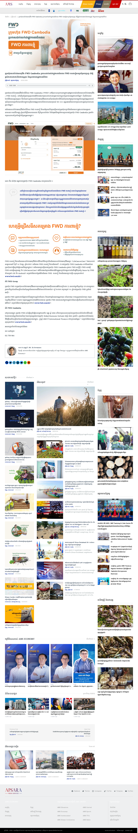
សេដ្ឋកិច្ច (21, 4)
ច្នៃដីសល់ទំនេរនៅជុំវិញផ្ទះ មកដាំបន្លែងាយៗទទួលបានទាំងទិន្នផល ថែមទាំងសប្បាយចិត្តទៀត (114, 291)
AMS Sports (87, 811)
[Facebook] (6, 362)
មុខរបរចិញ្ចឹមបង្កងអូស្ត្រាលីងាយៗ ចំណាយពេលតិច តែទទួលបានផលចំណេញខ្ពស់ (114, 662)
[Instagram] (14, 362)
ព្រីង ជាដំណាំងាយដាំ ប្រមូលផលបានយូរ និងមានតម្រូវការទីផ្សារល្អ (113, 369)
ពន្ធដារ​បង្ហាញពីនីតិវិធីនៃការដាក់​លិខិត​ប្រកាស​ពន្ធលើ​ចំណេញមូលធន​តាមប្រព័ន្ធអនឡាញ (49, 773)
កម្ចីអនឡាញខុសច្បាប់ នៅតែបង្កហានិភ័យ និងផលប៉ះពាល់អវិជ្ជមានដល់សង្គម (17, 773)
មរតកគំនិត (106, 4)
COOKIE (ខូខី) (128, 830)
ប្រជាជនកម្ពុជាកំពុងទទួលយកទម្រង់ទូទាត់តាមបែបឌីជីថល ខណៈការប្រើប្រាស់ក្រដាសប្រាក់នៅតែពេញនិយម (114, 65)
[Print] (28, 362)
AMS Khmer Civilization (66, 820)
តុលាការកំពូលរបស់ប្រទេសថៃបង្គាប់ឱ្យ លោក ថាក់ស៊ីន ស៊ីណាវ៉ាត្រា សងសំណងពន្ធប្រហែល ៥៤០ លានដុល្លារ (115, 96)
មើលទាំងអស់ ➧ (30, 377)
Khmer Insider (87, 4)
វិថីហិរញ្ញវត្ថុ (98, 4)
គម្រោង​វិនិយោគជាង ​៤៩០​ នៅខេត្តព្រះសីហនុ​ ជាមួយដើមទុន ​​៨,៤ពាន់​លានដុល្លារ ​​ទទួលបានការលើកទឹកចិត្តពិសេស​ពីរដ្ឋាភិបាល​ (114, 128)
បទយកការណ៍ (8, 406)
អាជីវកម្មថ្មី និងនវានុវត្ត (68, 4)
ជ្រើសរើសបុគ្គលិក (114, 820)
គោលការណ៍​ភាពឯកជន (110, 830)
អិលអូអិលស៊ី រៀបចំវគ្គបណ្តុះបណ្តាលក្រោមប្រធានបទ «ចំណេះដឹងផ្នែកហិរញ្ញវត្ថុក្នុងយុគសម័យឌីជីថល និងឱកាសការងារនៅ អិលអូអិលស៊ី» (121, 538)
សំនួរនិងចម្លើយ (114, 811)
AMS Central (87, 807)
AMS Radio (86, 820)
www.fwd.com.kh (13, 276)
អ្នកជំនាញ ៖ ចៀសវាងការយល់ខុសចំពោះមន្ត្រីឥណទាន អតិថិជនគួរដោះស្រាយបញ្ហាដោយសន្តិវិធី (121, 190)
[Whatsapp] (25, 362)
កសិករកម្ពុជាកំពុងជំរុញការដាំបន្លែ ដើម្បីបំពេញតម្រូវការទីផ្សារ (112, 452)
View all (92, 746)
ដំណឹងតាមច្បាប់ (120, 830)
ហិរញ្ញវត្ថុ (28, 4)
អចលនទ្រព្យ (37, 4)
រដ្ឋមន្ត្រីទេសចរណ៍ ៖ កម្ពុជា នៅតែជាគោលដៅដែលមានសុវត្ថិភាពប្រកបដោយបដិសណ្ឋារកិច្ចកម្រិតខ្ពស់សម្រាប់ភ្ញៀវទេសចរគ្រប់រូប (79, 774)
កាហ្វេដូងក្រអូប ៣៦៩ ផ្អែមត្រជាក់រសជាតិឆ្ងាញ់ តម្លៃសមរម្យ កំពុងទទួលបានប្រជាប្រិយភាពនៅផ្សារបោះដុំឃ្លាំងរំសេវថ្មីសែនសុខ (121, 549)
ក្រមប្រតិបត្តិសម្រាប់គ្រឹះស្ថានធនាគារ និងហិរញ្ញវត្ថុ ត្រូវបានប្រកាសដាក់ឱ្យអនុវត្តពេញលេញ (114, 171)
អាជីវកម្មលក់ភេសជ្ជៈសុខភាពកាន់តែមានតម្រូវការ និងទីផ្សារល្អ (112, 261)
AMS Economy (62, 811)
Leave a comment (20, 777)
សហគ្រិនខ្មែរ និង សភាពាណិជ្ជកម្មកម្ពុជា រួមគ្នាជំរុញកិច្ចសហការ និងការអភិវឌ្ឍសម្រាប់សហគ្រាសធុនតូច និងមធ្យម (121, 581)
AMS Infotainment (64, 815)
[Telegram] (21, 362)
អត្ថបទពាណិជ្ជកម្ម (55, 4)
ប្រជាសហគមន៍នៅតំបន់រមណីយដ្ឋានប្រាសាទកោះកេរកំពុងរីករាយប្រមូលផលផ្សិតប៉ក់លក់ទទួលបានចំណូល (113, 482)
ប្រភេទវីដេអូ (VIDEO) (89, 693)
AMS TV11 (86, 815)
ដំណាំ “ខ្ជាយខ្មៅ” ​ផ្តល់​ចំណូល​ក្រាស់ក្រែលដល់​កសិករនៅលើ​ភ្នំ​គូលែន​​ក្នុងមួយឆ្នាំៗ (115, 322)
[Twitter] (10, 362)
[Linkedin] (17, 362)
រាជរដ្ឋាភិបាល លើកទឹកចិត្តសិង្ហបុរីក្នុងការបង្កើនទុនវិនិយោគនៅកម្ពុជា (120, 557)
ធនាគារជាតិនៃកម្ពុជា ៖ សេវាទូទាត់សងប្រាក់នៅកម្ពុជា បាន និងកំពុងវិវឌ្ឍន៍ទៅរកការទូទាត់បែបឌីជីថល (122, 180)
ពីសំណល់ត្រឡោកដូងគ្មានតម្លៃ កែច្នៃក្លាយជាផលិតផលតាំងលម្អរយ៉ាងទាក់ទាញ (114, 422)
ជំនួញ (45, 4)
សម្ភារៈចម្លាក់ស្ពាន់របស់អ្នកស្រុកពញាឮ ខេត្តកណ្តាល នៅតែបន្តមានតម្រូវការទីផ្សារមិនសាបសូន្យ (113, 693)
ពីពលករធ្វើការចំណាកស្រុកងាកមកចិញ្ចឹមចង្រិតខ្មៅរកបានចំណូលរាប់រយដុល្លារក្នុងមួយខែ (114, 631)
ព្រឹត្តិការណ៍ (13, 17)
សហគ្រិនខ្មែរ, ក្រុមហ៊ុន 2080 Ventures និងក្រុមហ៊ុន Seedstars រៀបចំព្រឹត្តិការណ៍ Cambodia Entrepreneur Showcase (121, 570)
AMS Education (62, 807)
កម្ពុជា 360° (115, 4)
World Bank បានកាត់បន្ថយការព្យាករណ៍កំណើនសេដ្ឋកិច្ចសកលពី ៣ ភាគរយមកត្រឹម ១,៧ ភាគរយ (121, 213)
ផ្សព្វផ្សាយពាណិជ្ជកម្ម (115, 815)
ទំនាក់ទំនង (112, 807)
